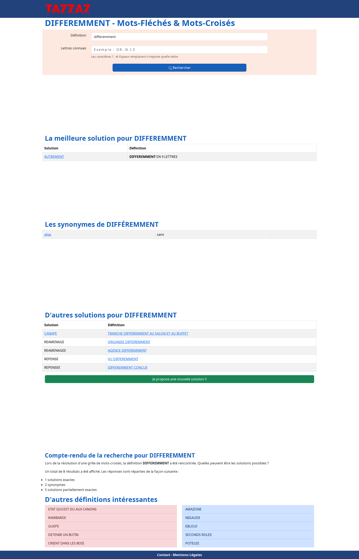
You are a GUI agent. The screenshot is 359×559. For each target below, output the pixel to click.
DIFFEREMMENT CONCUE (128, 367)
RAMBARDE (57, 517)
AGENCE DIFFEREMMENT (127, 350)
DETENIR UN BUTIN (63, 534)
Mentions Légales (187, 555)
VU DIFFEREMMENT (123, 359)
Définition (78, 35)
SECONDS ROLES (198, 534)
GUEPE (53, 526)
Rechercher (181, 67)
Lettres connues (73, 48)
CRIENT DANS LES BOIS (66, 543)
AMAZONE (193, 509)
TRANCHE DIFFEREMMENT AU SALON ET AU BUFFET (148, 333)
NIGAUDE (192, 517)
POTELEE (192, 543)
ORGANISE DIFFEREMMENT (129, 342)
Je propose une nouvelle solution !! (179, 379)
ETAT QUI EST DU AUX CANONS (72, 509)
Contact (163, 555)
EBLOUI (191, 526)
